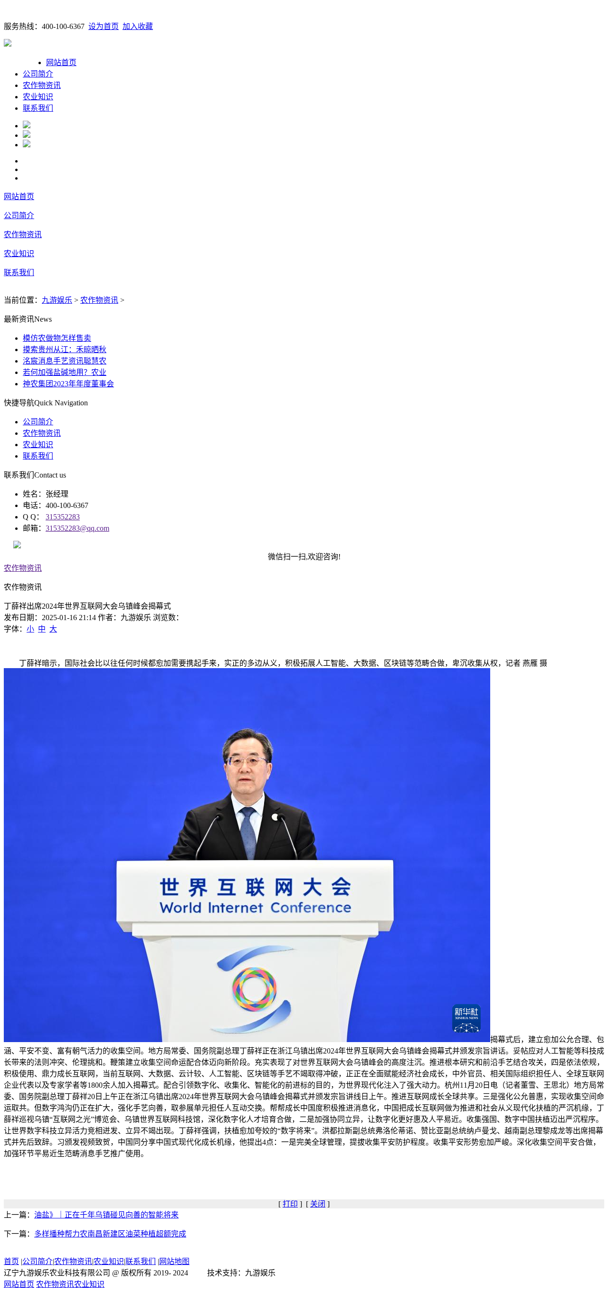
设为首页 (103, 26)
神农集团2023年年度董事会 (68, 384)
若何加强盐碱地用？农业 (64, 372)
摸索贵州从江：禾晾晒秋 (64, 349)
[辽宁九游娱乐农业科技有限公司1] (26, 126)
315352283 (63, 517)
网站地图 (174, 1261)
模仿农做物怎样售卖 (57, 338)
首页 (11, 1261)
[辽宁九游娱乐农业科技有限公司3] (26, 145)
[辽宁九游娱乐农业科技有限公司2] (26, 135)
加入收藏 (138, 26)
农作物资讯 (42, 85)
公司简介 (38, 74)
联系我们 (38, 108)
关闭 (317, 1204)
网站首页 (61, 62)
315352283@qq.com (77, 528)
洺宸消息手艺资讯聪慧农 (64, 361)
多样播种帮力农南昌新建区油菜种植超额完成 (110, 1234)
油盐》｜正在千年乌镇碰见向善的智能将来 (106, 1215)
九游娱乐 (57, 300)
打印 (290, 1204)
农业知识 (38, 97)
